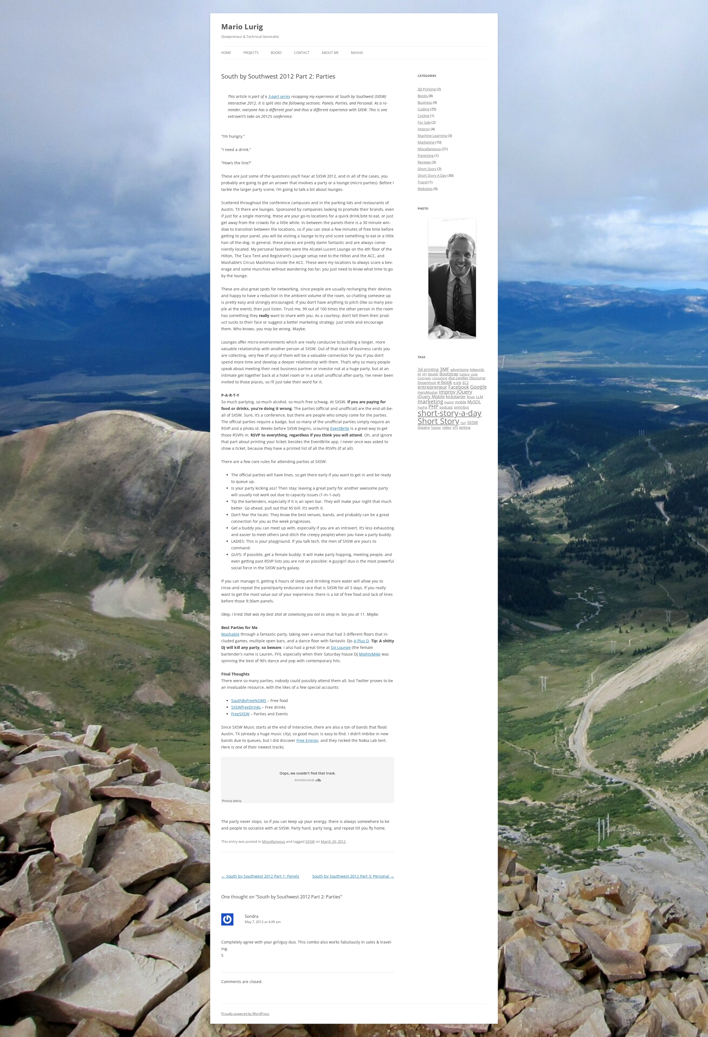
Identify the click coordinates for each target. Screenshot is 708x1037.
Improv (424, 128)
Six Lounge (341, 647)
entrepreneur (432, 387)
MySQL (474, 401)
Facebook (458, 387)
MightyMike (370, 654)
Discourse (477, 377)
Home (226, 52)
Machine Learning (432, 135)
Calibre (464, 374)
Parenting (426, 155)
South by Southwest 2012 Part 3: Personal (353, 876)
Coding (423, 108)
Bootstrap (448, 373)
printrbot (461, 407)
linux (471, 396)
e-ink (457, 382)
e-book (444, 382)
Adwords (477, 369)
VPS (455, 428)
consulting (439, 378)
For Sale (424, 122)
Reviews (424, 162)
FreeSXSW (240, 713)
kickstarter (456, 396)
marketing (430, 401)
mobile (460, 401)
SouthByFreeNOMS (248, 700)
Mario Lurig (242, 27)
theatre (424, 427)
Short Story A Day (432, 175)
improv (447, 391)
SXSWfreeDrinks (246, 707)
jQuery (464, 391)
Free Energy (307, 740)
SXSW (310, 841)
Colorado (424, 378)
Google (478, 386)
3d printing (428, 369)
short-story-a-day (449, 412)
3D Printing (427, 89)
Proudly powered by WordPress (245, 1013)
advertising (459, 369)
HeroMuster (428, 392)
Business (425, 102)
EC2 (465, 382)
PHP (433, 406)
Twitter (436, 428)
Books (276, 52)
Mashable (230, 634)
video (446, 427)
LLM (479, 396)
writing (464, 427)
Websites (425, 188)
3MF (444, 369)
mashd (449, 402)
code (474, 374)
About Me (330, 52)
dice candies (458, 377)
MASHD (357, 52)
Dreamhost (427, 382)
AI (419, 373)
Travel (423, 182)
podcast (446, 407)
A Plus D (361, 640)
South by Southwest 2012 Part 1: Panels (260, 876)
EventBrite (339, 428)
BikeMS (433, 374)
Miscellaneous (273, 841)
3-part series (279, 96)
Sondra (251, 916)
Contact (301, 52)
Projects (251, 52)
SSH (463, 423)
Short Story (427, 168)
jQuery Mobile (431, 396)
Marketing (426, 142)
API (424, 374)
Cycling (423, 115)
